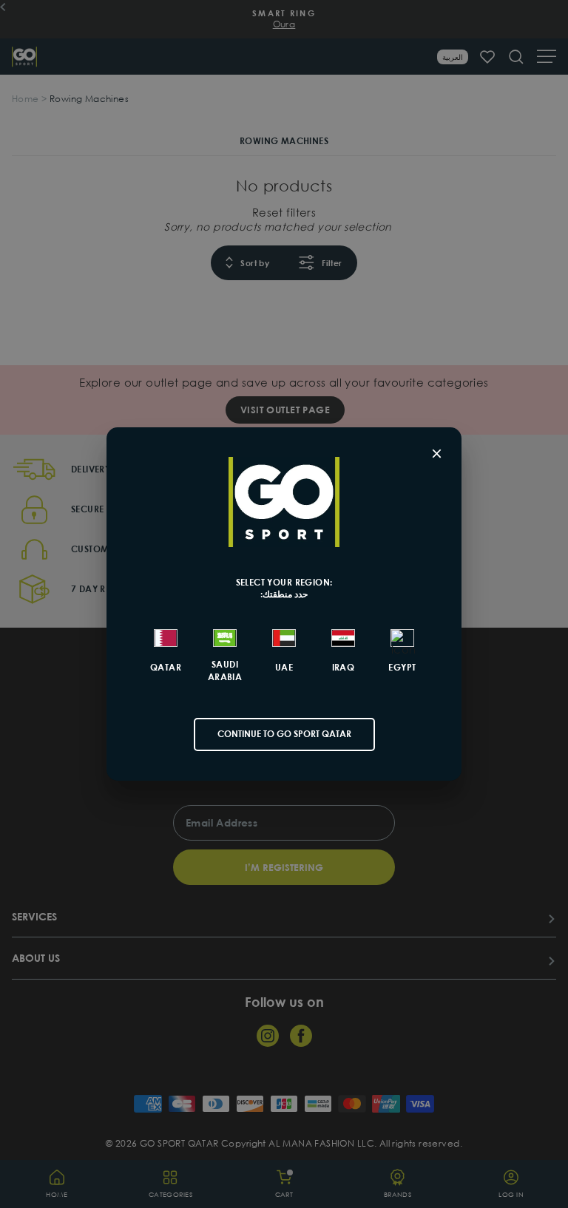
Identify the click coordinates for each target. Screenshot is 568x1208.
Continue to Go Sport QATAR (284, 733)
